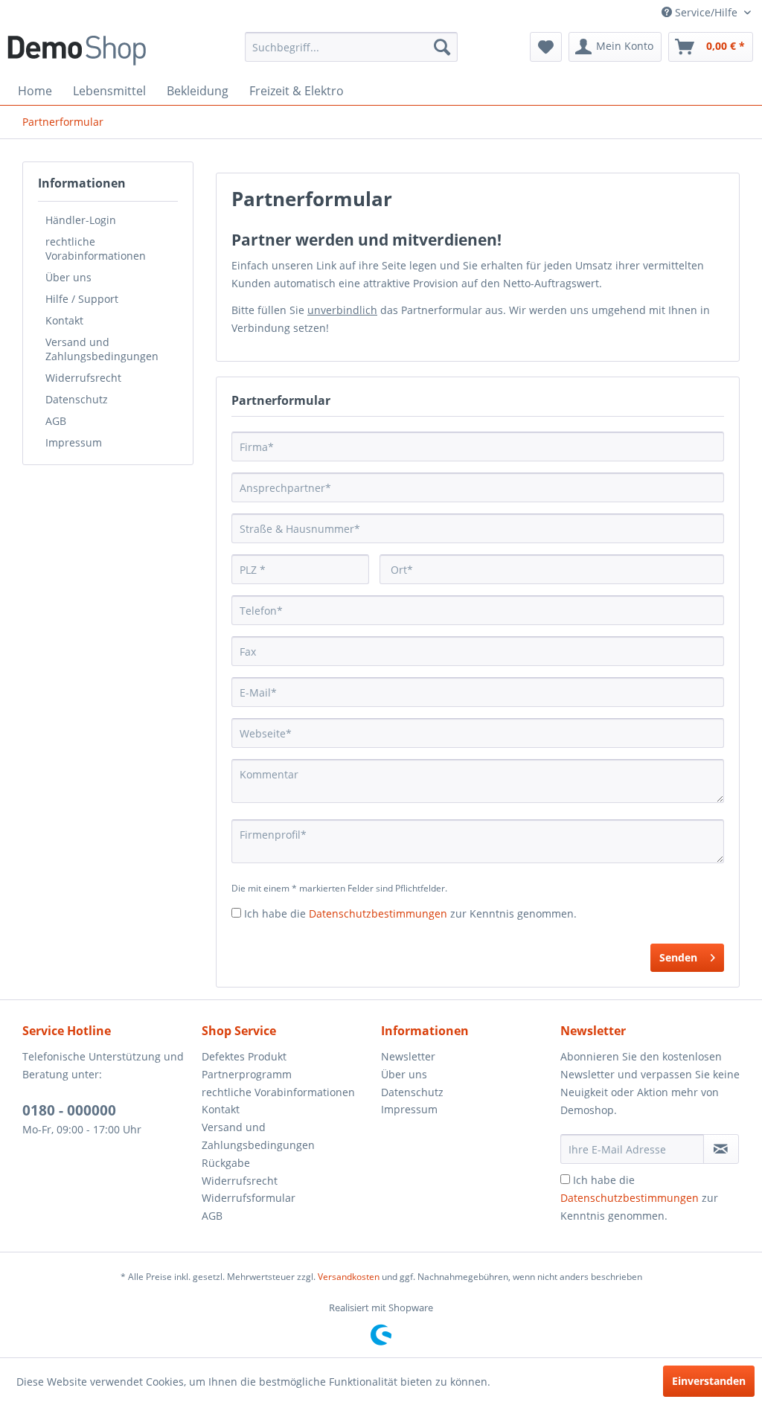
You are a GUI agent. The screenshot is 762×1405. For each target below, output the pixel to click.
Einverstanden (709, 1381)
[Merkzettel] (546, 47)
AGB (55, 421)
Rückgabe (226, 1163)
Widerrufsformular (248, 1198)
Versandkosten (349, 1276)
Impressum (73, 442)
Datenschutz (76, 399)
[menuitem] (351, 47)
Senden (678, 957)
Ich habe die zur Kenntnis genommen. (410, 913)
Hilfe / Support (81, 299)
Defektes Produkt (244, 1056)
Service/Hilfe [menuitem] (706, 12)
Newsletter (408, 1056)
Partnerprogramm (247, 1074)
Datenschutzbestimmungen (378, 913)
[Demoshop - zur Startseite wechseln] (76, 50)
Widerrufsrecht (83, 378)
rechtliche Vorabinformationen (95, 248)
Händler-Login (80, 220)
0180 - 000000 (69, 1110)
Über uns (68, 277)
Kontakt (64, 320)
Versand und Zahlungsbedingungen (102, 349)
